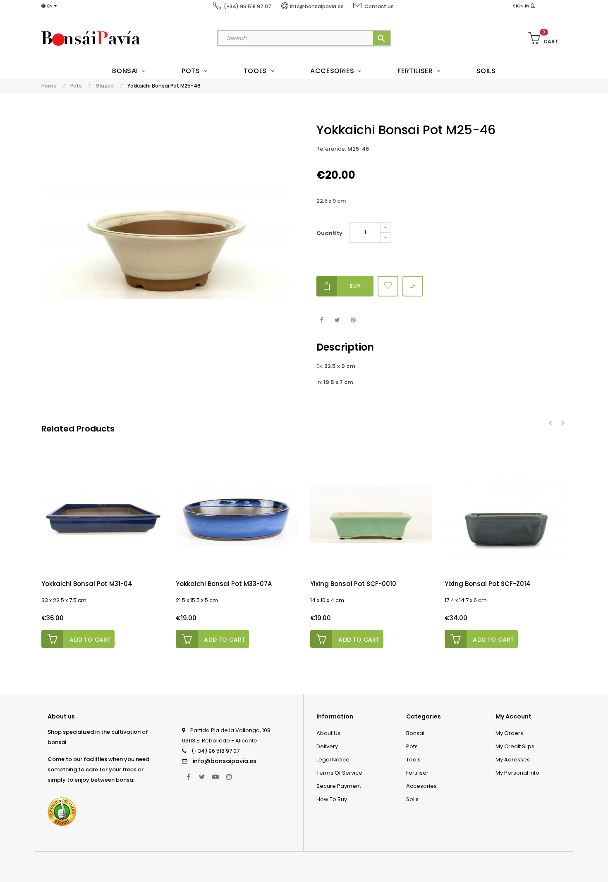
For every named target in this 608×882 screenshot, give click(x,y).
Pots (412, 746)
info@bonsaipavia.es (224, 761)
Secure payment (338, 786)
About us (328, 733)
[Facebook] (188, 777)
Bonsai (415, 733)
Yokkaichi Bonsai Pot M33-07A (224, 583)
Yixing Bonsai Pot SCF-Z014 (488, 583)
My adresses (512, 759)
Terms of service (339, 773)
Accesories (421, 786)
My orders (509, 733)
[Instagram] (229, 777)
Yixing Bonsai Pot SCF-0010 (353, 583)
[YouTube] (215, 777)
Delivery (327, 746)
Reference (330, 149)
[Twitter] (202, 777)
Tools (413, 759)
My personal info (517, 773)
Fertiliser (417, 773)
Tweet (337, 320)
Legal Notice (332, 759)
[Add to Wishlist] (388, 286)
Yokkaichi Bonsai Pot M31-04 (86, 583)
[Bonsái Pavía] (90, 38)
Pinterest (353, 320)
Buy (355, 285)
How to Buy (331, 799)
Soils (412, 799)
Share (321, 320)
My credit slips (514, 746)
